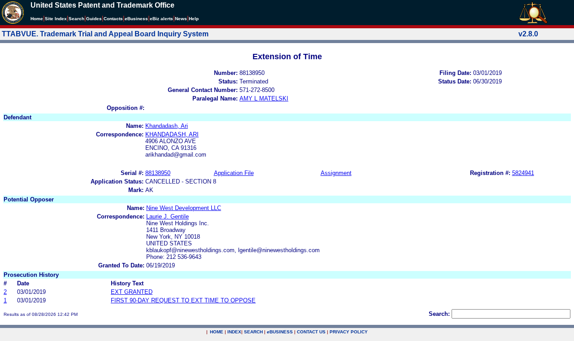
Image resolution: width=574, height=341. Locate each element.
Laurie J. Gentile (167, 216)
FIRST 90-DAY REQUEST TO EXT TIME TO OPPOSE (183, 300)
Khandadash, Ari (166, 125)
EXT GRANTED (131, 292)
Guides (94, 18)
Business (136, 18)
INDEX (234, 331)
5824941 (523, 173)
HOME (216, 331)
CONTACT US (311, 331)
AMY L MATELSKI (263, 98)
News (181, 18)
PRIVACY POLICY (349, 331)
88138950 (157, 173)
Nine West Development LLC (183, 208)
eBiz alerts (161, 18)
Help (194, 18)
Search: (439, 313)
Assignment (336, 173)
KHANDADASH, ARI (172, 134)
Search (76, 18)
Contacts (113, 18)
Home (36, 18)
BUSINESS (280, 331)
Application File (234, 173)
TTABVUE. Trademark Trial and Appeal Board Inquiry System (105, 34)
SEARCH (253, 331)
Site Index (56, 18)
